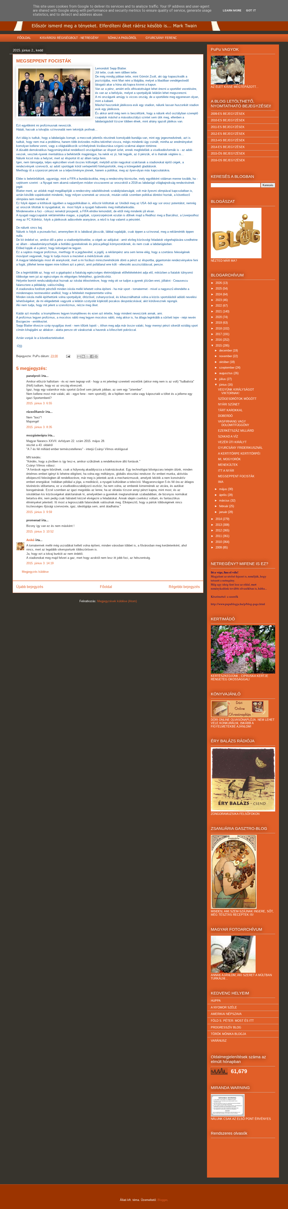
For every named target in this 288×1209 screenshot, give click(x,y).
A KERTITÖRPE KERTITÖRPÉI (239, 453)
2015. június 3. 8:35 (39, 427)
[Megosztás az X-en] (87, 356)
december (226, 350)
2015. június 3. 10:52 (40, 531)
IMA (220, 482)
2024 (219, 294)
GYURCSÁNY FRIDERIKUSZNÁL (240, 447)
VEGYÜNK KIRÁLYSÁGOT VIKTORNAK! (236, 391)
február (224, 506)
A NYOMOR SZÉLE (224, 1007)
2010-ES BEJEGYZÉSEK (228, 120)
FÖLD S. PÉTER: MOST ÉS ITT (232, 1020)
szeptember (227, 367)
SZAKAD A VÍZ (228, 436)
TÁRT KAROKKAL (230, 410)
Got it (251, 10)
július (223, 379)
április (223, 495)
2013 (219, 524)
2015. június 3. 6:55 (39, 403)
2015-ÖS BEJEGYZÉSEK (228, 153)
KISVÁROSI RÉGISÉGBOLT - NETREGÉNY (69, 38)
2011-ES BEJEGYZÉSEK (228, 127)
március (224, 500)
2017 (219, 334)
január (223, 512)
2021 (219, 311)
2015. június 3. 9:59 (39, 512)
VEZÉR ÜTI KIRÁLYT (232, 442)
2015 (219, 345)
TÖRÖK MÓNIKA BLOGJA (228, 1034)
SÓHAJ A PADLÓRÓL (122, 38)
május (223, 489)
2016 (219, 339)
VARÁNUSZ (219, 1040)
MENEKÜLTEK (228, 464)
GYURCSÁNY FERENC (161, 38)
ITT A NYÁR (226, 470)
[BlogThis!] (83, 356)
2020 (219, 317)
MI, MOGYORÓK (229, 459)
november (226, 356)
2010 (219, 542)
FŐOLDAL (24, 38)
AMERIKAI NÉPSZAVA (226, 1014)
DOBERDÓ (225, 416)
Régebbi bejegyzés (184, 587)
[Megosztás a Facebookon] (92, 356)
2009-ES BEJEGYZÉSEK (228, 113)
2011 (219, 536)
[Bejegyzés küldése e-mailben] (68, 356)
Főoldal (106, 587)
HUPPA (216, 1000)
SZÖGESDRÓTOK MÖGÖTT (237, 398)
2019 (219, 322)
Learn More (232, 10)
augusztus (226, 373)
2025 (219, 288)
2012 (219, 530)
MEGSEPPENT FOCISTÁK (236, 476)
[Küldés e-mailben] (79, 356)
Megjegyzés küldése (35, 571)
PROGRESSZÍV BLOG (226, 1027)
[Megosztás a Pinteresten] (96, 356)
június (223, 384)
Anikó (30, 540)
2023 (219, 300)
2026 (219, 283)
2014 (219, 519)
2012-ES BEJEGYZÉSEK (228, 133)
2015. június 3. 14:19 (40, 563)
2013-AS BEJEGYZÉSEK (228, 140)
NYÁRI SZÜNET (229, 404)
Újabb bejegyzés (29, 587)
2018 (219, 328)
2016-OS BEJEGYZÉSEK (228, 160)
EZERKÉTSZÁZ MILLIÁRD (236, 430)
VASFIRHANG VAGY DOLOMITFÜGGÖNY (233, 423)
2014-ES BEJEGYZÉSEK (228, 147)
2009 (219, 547)
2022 (219, 305)
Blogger (162, 1200)
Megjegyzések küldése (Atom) (117, 601)
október (224, 362)
